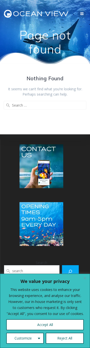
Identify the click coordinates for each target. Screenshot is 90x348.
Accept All (45, 324)
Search (41, 262)
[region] (45, 311)
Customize (23, 338)
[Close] (85, 278)
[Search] (70, 271)
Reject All (64, 338)
